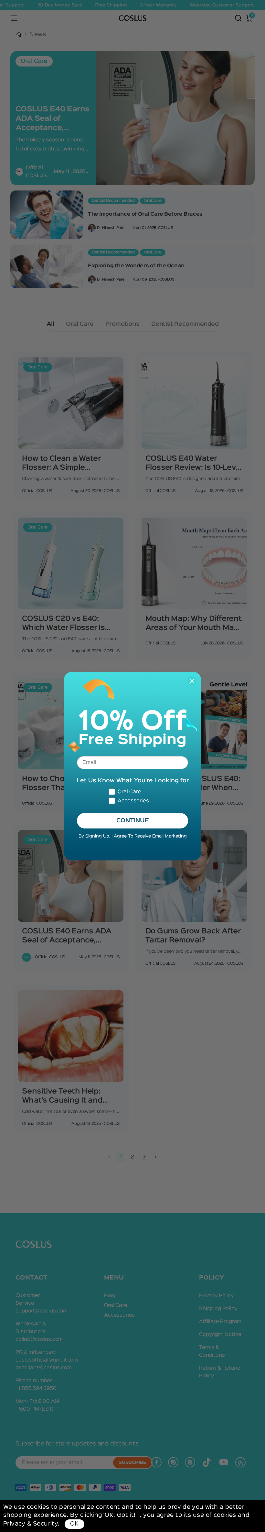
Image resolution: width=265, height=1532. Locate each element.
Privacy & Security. (31, 1524)
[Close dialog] (191, 681)
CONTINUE (132, 820)
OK (74, 1524)
